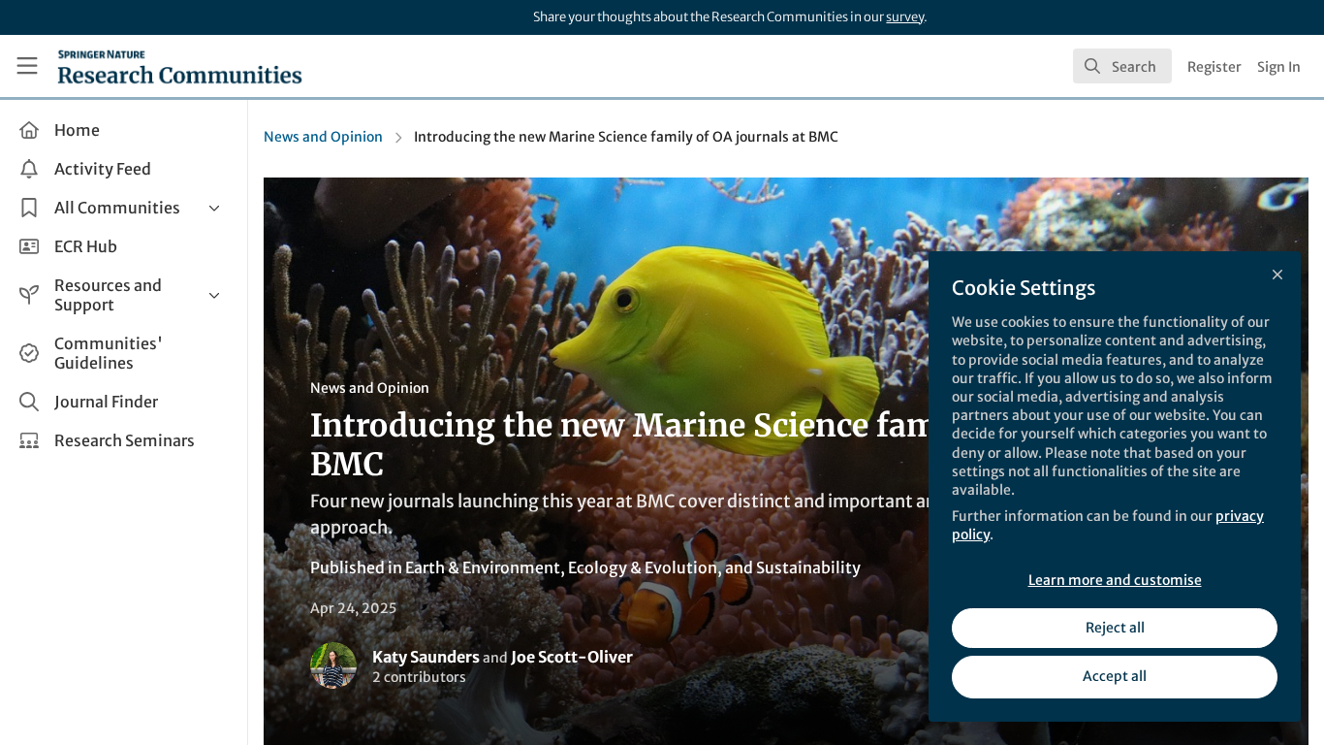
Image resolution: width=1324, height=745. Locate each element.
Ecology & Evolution (642, 567)
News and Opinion (323, 137)
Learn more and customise (1115, 580)
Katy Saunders (426, 656)
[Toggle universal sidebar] (27, 66)
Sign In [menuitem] (1279, 67)
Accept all (1115, 676)
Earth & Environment (482, 567)
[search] (1122, 66)
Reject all (1115, 627)
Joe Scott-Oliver (572, 656)
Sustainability (808, 567)
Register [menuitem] (1214, 67)
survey (905, 17)
